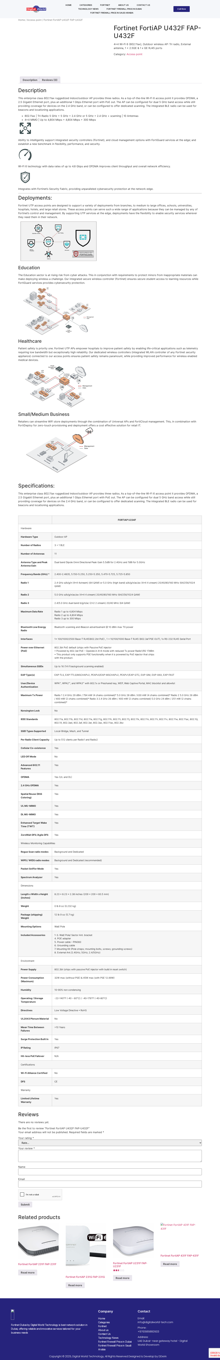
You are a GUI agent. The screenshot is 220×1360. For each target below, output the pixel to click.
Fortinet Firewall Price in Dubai (124, 9)
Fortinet (105, 5)
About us (123, 5)
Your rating (26, 1138)
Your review (26, 1148)
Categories (86, 5)
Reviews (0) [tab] (49, 80)
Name (21, 1167)
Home (69, 5)
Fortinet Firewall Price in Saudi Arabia (111, 13)
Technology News (88, 9)
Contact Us (143, 5)
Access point (34, 20)
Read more (28, 1272)
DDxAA (163, 1356)
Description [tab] (30, 80)
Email (21, 1179)
